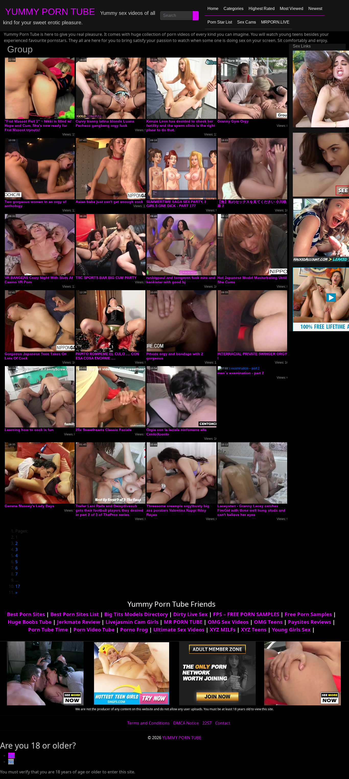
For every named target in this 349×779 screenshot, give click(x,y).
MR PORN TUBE (183, 621)
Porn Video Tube (94, 629)
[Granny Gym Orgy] (258, 88)
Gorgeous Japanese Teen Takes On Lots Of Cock (36, 356)
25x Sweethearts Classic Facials (104, 430)
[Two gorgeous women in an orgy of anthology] (46, 168)
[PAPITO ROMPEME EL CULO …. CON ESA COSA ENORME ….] (117, 320)
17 (17, 586)
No (11, 761)
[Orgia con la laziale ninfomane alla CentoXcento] (187, 397)
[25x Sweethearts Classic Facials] (117, 397)
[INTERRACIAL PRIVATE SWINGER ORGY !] (258, 320)
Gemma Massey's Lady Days (29, 506)
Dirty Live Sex (190, 614)
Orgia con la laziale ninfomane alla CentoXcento (176, 432)
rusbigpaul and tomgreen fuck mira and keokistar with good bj (180, 280)
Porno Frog (134, 629)
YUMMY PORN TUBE (50, 11)
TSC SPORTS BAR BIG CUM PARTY (106, 278)
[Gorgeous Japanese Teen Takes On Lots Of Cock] (46, 320)
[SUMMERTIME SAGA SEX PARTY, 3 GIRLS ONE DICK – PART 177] (187, 168)
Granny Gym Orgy (233, 121)
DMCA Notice (186, 723)
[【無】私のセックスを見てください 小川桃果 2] (258, 168)
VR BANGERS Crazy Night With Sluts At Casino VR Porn (39, 280)
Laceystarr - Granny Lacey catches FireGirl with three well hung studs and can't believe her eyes (251, 510)
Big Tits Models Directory (136, 614)
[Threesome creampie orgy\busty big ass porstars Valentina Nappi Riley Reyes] (187, 473)
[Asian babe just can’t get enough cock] (117, 168)
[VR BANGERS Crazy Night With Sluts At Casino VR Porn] (46, 244)
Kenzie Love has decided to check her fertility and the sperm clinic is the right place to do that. (180, 125)
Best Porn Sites (26, 614)
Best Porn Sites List (74, 614)
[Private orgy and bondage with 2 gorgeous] (187, 320)
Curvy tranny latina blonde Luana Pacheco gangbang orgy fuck (105, 123)
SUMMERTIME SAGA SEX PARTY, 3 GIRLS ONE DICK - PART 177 (176, 204)
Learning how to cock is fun (29, 430)
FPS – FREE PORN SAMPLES (246, 614)
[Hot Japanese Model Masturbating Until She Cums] (258, 244)
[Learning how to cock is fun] (46, 397)
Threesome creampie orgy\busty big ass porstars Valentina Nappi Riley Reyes (177, 510)
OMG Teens (268, 621)
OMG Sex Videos (228, 621)
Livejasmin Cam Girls (132, 621)
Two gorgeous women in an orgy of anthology (35, 204)
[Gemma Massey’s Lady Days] (46, 473)
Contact (222, 723)
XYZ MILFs (223, 629)
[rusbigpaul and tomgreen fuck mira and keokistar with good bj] (187, 244)
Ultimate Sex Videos (178, 629)
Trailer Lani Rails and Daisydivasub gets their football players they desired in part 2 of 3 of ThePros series (109, 510)
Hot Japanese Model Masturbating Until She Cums (252, 280)
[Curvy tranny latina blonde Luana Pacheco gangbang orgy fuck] (117, 88)
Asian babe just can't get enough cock (109, 202)
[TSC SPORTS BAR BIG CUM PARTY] (117, 244)
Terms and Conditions (148, 723)
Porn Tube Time (48, 629)
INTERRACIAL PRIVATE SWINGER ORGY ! (252, 356)
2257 (207, 723)
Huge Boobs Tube (30, 621)
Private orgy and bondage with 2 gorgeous (174, 356)
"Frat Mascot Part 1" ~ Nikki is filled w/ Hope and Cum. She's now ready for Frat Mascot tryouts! (38, 125)
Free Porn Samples (308, 614)
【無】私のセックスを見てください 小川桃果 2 (251, 204)
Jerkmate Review (78, 621)
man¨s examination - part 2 (240, 373)
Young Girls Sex (291, 629)
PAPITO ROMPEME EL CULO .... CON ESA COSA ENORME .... (107, 356)
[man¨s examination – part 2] (238, 368)
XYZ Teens (253, 629)
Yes (11, 755)
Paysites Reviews (309, 621)
